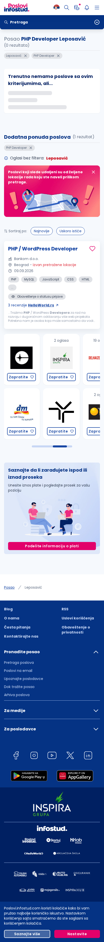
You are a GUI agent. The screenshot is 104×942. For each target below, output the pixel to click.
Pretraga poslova (19, 662)
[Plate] (77, 7)
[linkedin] (88, 756)
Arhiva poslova (17, 694)
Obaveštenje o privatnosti (76, 630)
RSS (65, 609)
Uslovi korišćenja (78, 618)
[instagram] (34, 756)
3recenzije (31, 305)
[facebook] (16, 756)
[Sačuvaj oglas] (92, 248)
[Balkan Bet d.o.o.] (73, 413)
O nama (11, 618)
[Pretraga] (67, 7)
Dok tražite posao (19, 686)
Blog (8, 609)
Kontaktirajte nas (21, 636)
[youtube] (52, 756)
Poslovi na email (18, 670)
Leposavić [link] (33, 587)
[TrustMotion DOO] (33, 413)
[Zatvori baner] (93, 172)
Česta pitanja (17, 627)
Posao (9, 587)
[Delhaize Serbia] (73, 359)
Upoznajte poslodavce (23, 678)
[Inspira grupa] (33, 359)
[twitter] (70, 756)
